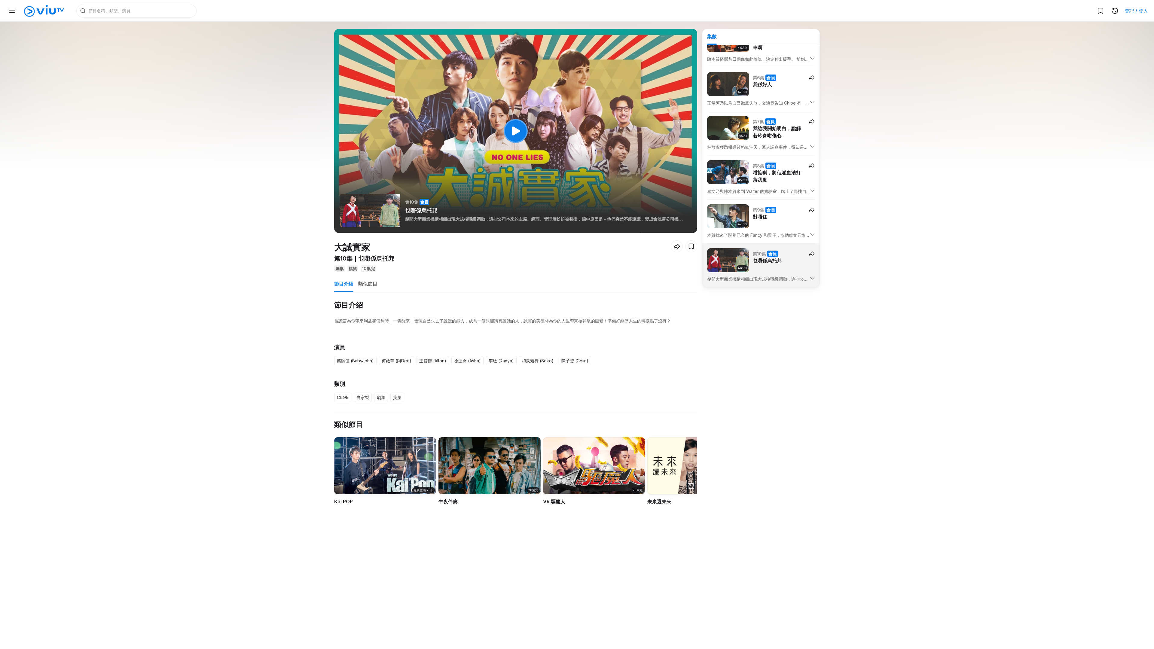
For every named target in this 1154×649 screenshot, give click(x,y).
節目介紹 (343, 284)
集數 (712, 36)
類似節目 (367, 284)
